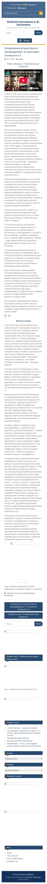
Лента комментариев (15, 858)
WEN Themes (23, 879)
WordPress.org (12, 861)
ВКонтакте (22, 8)
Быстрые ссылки (11, 13)
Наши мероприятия (27, 593)
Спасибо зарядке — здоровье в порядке (22, 728)
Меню (27, 40)
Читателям (8, 595)
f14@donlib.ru (31, 5)
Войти (9, 853)
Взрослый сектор (13, 593)
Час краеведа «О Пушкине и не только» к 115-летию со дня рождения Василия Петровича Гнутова (24, 733)
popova (20, 59)
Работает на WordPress (15, 877)
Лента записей (12, 856)
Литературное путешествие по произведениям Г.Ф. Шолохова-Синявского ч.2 (23, 607)
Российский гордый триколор (18, 738)
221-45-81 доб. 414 (18, 5)
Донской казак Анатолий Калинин (19, 741)
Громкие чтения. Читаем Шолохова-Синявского (23, 615)
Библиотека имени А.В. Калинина (23, 23)
